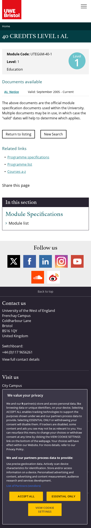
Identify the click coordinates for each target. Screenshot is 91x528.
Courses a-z (16, 171)
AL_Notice (11, 92)
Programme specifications (28, 157)
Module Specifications (34, 214)
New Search (53, 134)
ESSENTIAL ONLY (63, 496)
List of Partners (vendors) (23, 486)
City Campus (12, 385)
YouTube (77, 261)
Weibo (53, 277)
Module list (19, 223)
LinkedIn (45, 261)
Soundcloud (37, 277)
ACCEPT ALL (26, 496)
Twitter (13, 261)
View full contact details (21, 359)
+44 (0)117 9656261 (17, 352)
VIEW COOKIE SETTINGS (45, 509)
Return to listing (18, 134)
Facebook (29, 261)
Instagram (61, 261)
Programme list (19, 164)
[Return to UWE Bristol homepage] (11, 9)
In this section (21, 202)
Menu (84, 6)
